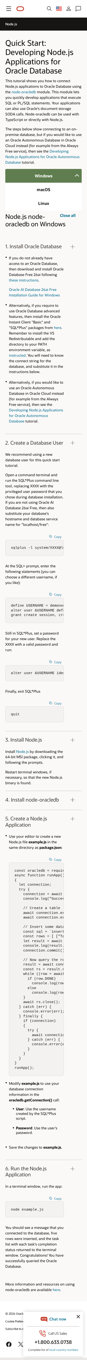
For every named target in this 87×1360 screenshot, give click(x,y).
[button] (9, 9)
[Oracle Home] (20, 8)
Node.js (22, 751)
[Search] (49, 9)
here (57, 327)
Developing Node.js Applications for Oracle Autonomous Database (42, 157)
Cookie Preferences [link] (17, 1321)
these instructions (23, 280)
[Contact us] (78, 9)
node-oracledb (24, 91)
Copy (58, 537)
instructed (17, 355)
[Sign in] (69, 9)
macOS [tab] (43, 189)
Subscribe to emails (18, 1329)
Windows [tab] (43, 175)
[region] (43, 336)
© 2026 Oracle (14, 1313)
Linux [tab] (43, 203)
